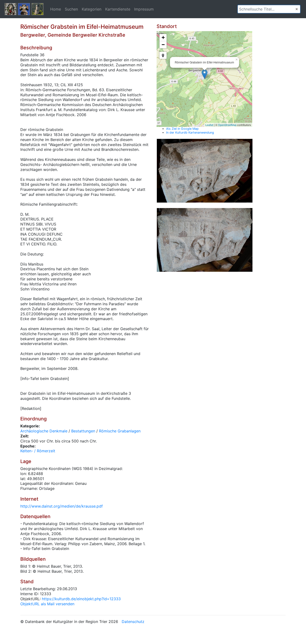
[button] (297, 9)
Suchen (71, 9)
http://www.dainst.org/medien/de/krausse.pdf (61, 506)
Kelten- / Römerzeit (37, 450)
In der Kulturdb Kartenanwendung (190, 132)
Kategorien (91, 9)
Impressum (144, 9)
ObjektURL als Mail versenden (47, 603)
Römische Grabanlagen (120, 431)
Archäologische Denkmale (43, 431)
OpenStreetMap (227, 125)
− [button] (163, 45)
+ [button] (163, 37)
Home (55, 9)
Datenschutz (133, 621)
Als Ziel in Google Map (182, 128)
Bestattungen (83, 431)
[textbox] (269, 9)
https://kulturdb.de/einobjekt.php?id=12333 (81, 598)
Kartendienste (117, 9)
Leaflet (209, 125)
